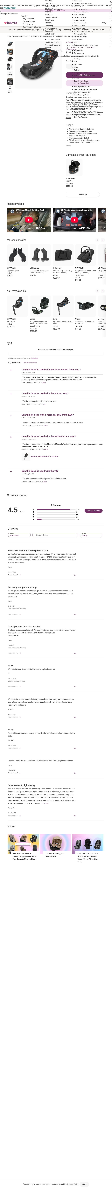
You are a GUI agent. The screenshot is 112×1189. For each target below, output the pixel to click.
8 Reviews (74, 48)
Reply (44, 382)
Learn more (34, 358)
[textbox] (56, 354)
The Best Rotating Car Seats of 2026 (54, 854)
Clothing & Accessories (15, 30)
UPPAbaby (69, 42)
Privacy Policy (10, 8)
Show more (68, 117)
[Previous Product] (97, 240)
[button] (56, 510)
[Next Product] (103, 240)
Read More (45, 803)
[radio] (10, 44)
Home (9, 36)
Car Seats (34, 36)
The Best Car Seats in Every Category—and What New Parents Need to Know (25, 856)
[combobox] (19, 535)
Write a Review (94, 510)
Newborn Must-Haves (20, 36)
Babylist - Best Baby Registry (10, 23)
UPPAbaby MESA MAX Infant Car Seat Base (44, 456)
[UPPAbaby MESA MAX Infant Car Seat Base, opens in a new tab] (26, 457)
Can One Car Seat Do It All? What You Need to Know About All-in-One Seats (88, 857)
